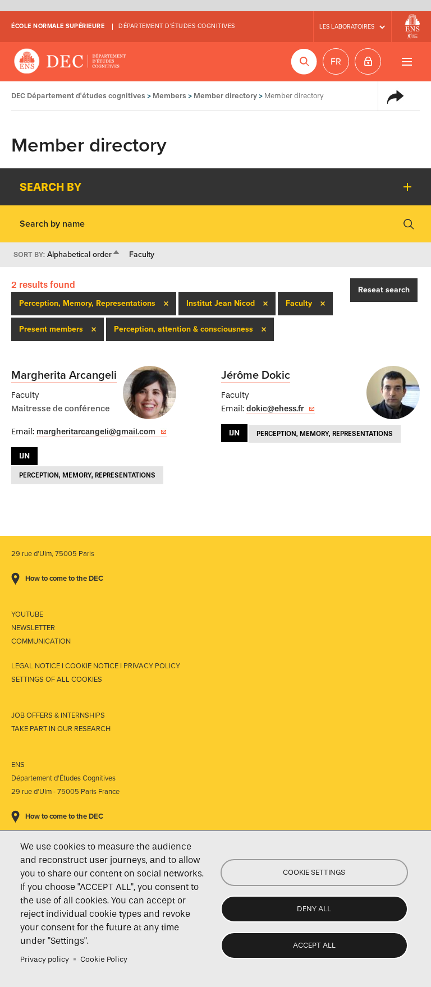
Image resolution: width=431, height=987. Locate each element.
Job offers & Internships (58, 715)
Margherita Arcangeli (64, 375)
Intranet (368, 61)
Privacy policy (44, 959)
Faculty (141, 254)
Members (169, 95)
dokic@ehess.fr (275, 409)
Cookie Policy (103, 959)
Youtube (27, 614)
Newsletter (33, 627)
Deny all (314, 908)
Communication (41, 641)
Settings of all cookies (56, 679)
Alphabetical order (84, 254)
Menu (406, 61)
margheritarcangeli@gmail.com (95, 432)
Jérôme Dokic (255, 375)
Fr (336, 61)
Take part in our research (61, 728)
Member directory (225, 95)
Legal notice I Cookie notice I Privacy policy (95, 666)
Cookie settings (314, 872)
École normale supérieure (57, 26)
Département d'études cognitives (176, 26)
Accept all (314, 945)
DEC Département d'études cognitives (70, 61)
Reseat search (384, 290)
